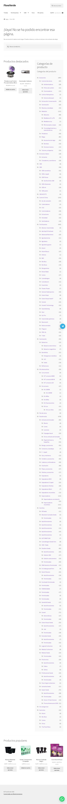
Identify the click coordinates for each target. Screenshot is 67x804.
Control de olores (47, 81)
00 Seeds (44, 511)
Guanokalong (46, 309)
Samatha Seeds (46, 686)
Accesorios (42, 78)
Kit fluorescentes (49, 403)
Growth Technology (47, 305)
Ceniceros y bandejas (48, 449)
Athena (44, 255)
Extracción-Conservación (49, 101)
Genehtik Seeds (46, 602)
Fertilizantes (15, 13)
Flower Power (46, 288)
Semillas (41, 508)
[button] (62, 799)
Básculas (46, 115)
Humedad (44, 218)
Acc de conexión (46, 201)
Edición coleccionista (50, 558)
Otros (43, 723)
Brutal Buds (45, 272)
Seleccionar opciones (25, 91)
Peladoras (45, 133)
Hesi (43, 312)
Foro (33, 13)
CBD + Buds (45, 545)
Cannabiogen (46, 278)
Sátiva (45, 670)
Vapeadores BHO (47, 479)
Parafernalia (43, 416)
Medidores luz (48, 121)
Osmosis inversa (48, 147)
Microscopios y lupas (50, 125)
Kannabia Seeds (46, 636)
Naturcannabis (46, 325)
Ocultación (45, 465)
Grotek (44, 302)
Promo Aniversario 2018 (51, 703)
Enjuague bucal (48, 433)
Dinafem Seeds (46, 548)
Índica (45, 666)
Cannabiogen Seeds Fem (49, 542)
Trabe (43, 335)
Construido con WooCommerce (13, 794)
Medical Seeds (46, 653)
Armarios (44, 157)
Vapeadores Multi (47, 489)
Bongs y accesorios (47, 445)
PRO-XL (44, 332)
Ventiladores (45, 221)
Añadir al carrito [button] (10, 89)
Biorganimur (45, 268)
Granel (44, 612)
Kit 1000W (47, 389)
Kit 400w (46, 396)
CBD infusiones (46, 184)
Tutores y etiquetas (47, 150)
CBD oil (44, 187)
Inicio (7, 19)
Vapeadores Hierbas (47, 486)
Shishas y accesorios (48, 472)
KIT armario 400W (49, 376)
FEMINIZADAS (46, 589)
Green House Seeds (47, 622)
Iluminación (45, 105)
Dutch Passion (46, 572)
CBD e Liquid (45, 174)
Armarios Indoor (44, 154)
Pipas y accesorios (47, 469)
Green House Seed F (47, 298)
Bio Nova (44, 265)
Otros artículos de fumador (52, 437)
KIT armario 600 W (49, 379)
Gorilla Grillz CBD (49, 181)
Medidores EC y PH (49, 118)
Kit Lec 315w (49, 410)
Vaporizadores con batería (51, 499)
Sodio (45, 362)
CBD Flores (45, 177)
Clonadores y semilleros (49, 160)
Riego (43, 137)
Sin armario (45, 386)
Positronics (45, 659)
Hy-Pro (44, 315)
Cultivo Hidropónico (48, 94)
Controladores (46, 211)
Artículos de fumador (48, 420)
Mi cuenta (40, 13)
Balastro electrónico (50, 346)
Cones (45, 426)
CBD (25, 13)
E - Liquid (44, 452)
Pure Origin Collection (48, 683)
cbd (45, 629)
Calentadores (46, 204)
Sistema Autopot (49, 98)
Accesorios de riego (49, 140)
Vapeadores (45, 476)
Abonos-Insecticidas (48, 228)
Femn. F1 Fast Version (50, 700)
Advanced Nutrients (47, 234)
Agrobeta (44, 241)
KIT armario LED (49, 383)
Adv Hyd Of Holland (47, 231)
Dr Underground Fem (48, 568)
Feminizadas (47, 518)
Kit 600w (46, 400)
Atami (43, 248)
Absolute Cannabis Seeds (49, 515)
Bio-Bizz (44, 717)
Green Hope (45, 295)
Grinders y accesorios (48, 459)
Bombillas (45, 352)
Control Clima (43, 197)
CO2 (43, 207)
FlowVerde (10, 5)
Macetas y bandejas (47, 108)
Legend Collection (47, 646)
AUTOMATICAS (46, 538)
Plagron (44, 329)
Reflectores (45, 366)
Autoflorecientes (47, 521)
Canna (43, 275)
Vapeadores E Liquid (47, 482)
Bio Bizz (44, 261)
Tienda (6, 13)
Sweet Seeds (45, 690)
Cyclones (46, 430)
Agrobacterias (46, 238)
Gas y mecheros (46, 455)
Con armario (45, 373)
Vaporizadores (46, 496)
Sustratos (42, 710)
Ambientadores (48, 84)
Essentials (45, 285)
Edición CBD (47, 555)
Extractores (45, 214)
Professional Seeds (47, 673)
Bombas (46, 144)
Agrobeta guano (46, 245)
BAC (43, 258)
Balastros (44, 342)
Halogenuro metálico (50, 356)
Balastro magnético (50, 349)
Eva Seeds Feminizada (48, 582)
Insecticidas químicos (48, 319)
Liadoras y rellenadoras (48, 462)
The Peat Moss (46, 727)
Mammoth (45, 322)
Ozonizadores (48, 91)
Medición (44, 111)
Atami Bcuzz (45, 251)
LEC (45, 359)
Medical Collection (47, 649)
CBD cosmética (46, 170)
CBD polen (45, 191)
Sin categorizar (43, 707)
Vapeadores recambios (48, 492)
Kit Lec (46, 406)
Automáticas (47, 616)
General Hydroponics (48, 292)
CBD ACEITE (43, 194)
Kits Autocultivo (44, 369)
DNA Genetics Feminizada (49, 565)
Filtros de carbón (49, 88)
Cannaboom (45, 282)
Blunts (46, 423)
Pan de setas (43, 413)
